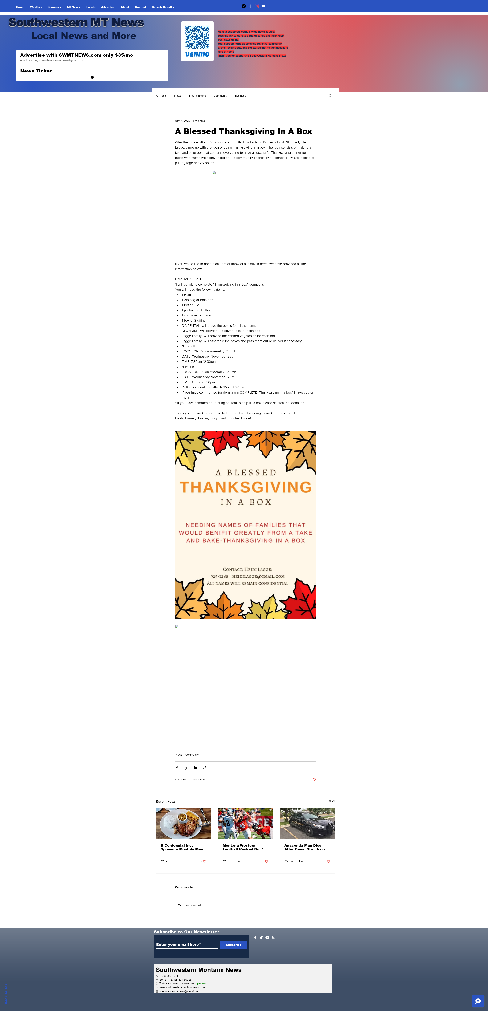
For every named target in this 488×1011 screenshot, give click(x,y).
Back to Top (6, 994)
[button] (330, 95)
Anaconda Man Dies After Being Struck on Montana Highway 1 (304, 847)
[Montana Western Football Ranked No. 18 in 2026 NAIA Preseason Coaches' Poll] (245, 823)
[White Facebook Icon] (255, 937)
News (177, 95)
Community (220, 95)
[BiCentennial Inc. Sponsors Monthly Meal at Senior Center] (183, 823)
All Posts (161, 95)
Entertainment (197, 95)
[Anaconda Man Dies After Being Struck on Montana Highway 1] (307, 823)
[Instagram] (257, 6)
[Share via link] (205, 768)
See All (331, 800)
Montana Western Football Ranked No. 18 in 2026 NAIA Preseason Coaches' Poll (245, 847)
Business (240, 95)
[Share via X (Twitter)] (186, 768)
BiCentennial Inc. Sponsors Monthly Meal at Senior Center (182, 847)
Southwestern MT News (76, 22)
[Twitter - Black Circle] (244, 6)
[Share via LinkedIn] (195, 768)
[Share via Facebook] (177, 768)
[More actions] (313, 120)
